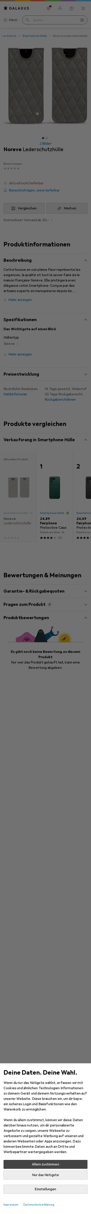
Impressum (11, 1204)
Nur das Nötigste (45, 1175)
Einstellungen (45, 1189)
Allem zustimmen (45, 1164)
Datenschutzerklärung (38, 1204)
